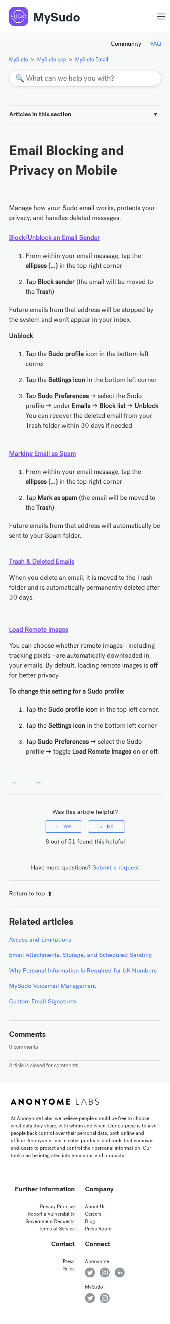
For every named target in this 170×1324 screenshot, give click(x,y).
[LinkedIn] (38, 778)
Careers (93, 1214)
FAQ (155, 44)
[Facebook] (14, 778)
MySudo (56, 17)
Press (69, 1261)
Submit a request (115, 867)
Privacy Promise (57, 1206)
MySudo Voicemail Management (52, 986)
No (110, 827)
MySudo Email (91, 59)
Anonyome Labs (55, 1102)
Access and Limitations (40, 939)
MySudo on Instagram (105, 1298)
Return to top (27, 893)
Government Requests (50, 1221)
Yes (67, 827)
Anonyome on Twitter (90, 1272)
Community (126, 44)
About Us (95, 1206)
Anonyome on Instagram (105, 1272)
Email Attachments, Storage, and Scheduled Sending (80, 955)
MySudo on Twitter (90, 1298)
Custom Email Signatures (43, 1001)
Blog (90, 1221)
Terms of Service (57, 1229)
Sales (69, 1268)
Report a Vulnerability (51, 1214)
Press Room (98, 1229)
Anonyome (97, 1261)
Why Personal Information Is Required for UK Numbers (83, 970)
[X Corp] (26, 778)
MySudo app (51, 59)
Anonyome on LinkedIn (120, 1272)
